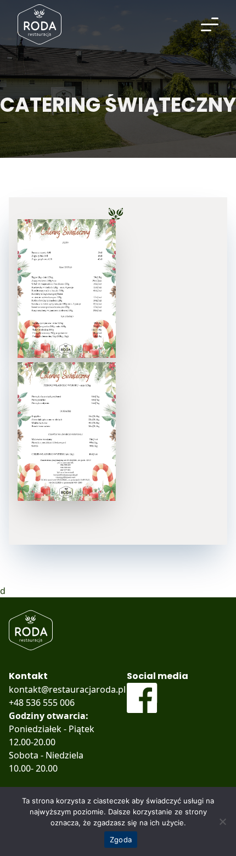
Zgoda (121, 839)
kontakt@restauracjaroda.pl (67, 689)
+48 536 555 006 (42, 703)
